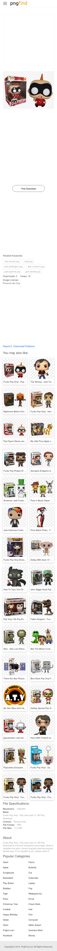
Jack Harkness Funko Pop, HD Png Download (25, 530)
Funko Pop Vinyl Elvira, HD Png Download (23, 559)
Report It (7, 346)
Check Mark (34, 903)
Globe (6, 919)
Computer (33, 919)
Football (6, 909)
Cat (30, 872)
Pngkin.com (8, 930)
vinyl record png (12, 261)
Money (31, 935)
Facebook (7, 935)
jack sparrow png (12, 271)
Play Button (8, 883)
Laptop (31, 883)
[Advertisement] (28, 42)
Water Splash (34, 924)
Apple (5, 867)
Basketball (8, 877)
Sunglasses (8, 872)
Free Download (28, 188)
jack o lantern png (36, 266)
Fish (30, 914)
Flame (31, 862)
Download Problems (24, 346)
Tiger (5, 893)
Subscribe (33, 877)
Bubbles (7, 888)
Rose (5, 898)
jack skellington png (14, 266)
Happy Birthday (10, 914)
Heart (5, 862)
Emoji (31, 898)
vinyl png (28, 261)
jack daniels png (32, 271)
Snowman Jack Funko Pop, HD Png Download (25, 500)
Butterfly (32, 867)
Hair (30, 909)
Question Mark (35, 930)
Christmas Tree (10, 903)
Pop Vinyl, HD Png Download (17, 619)
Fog (30, 888)
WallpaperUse (35, 893)
